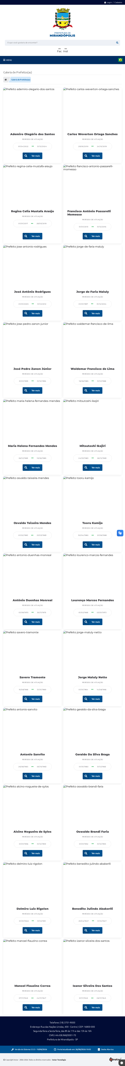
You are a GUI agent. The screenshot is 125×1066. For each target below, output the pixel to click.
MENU (9, 60)
